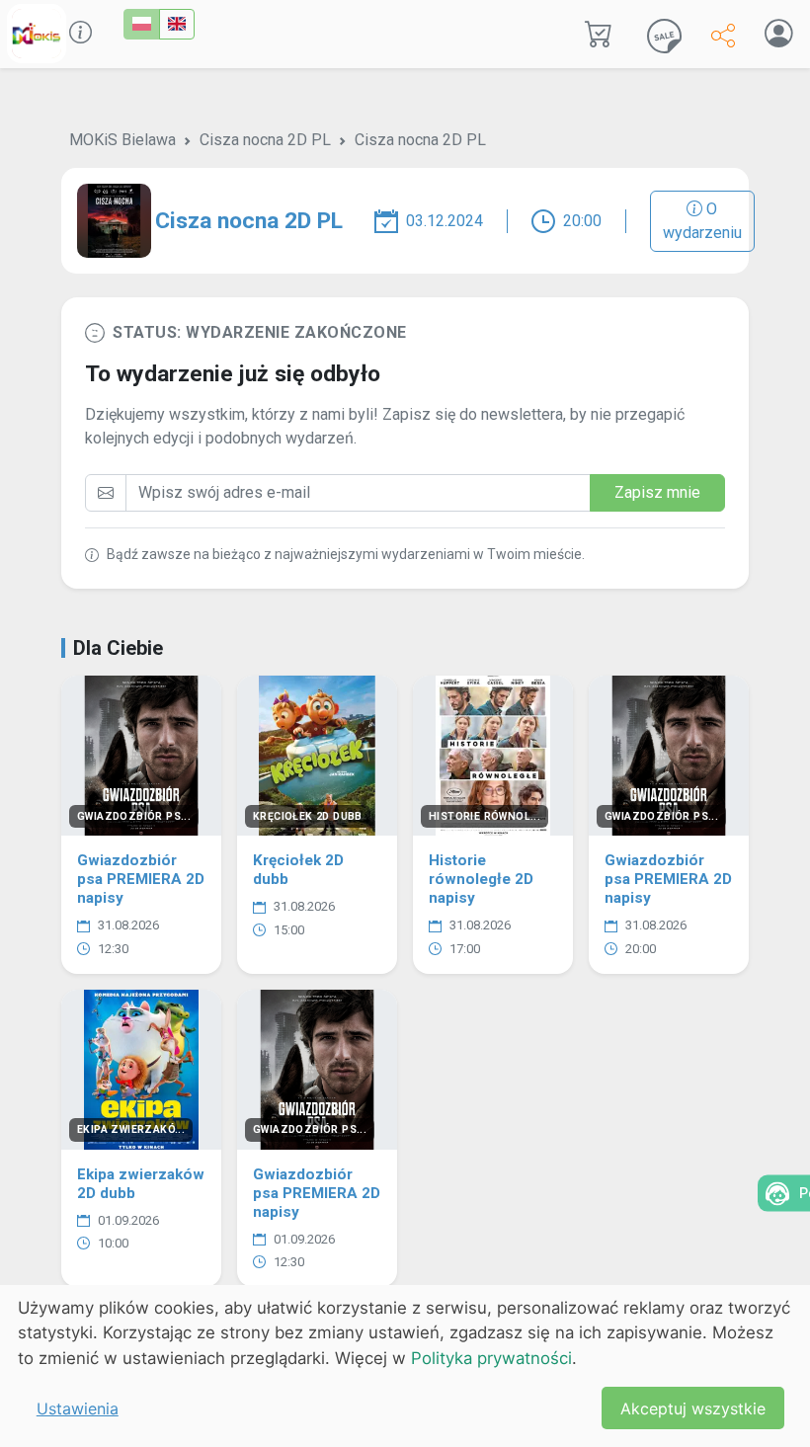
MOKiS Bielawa (122, 139)
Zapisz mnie (657, 492)
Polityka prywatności (491, 1358)
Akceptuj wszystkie (693, 1408)
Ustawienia (78, 1408)
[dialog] (405, 1366)
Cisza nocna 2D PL (265, 139)
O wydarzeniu (702, 221)
